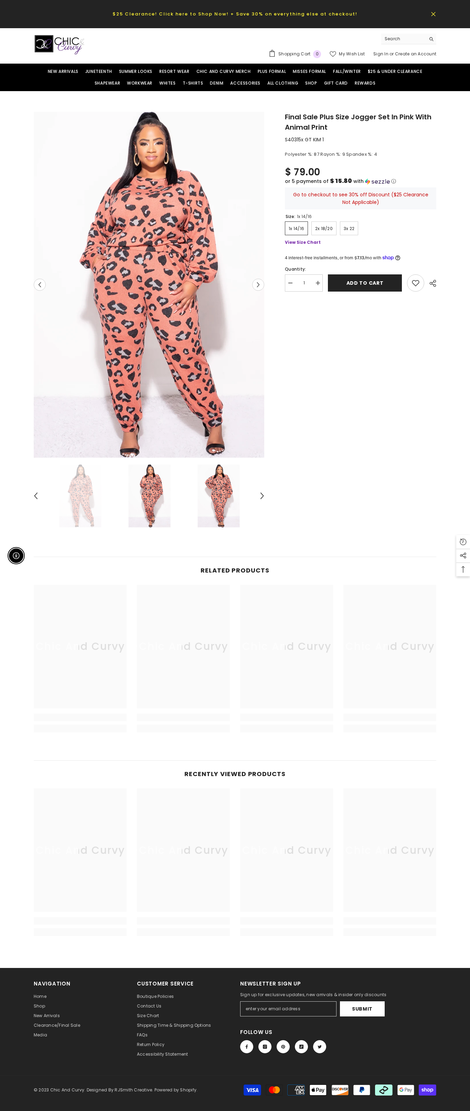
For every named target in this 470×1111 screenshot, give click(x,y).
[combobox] (403, 39)
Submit (362, 1008)
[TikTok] (301, 1046)
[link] (80, 717)
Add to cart (365, 283)
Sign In (381, 54)
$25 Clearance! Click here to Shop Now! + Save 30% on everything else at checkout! (235, 14)
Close (433, 14)
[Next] (258, 285)
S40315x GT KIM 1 (304, 139)
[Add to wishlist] (415, 283)
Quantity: (295, 269)
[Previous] (40, 285)
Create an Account (415, 54)
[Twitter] (319, 1046)
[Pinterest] (283, 1046)
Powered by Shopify (175, 1090)
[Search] (408, 39)
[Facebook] (246, 1046)
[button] (360, 181)
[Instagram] (264, 1046)
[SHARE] (430, 283)
